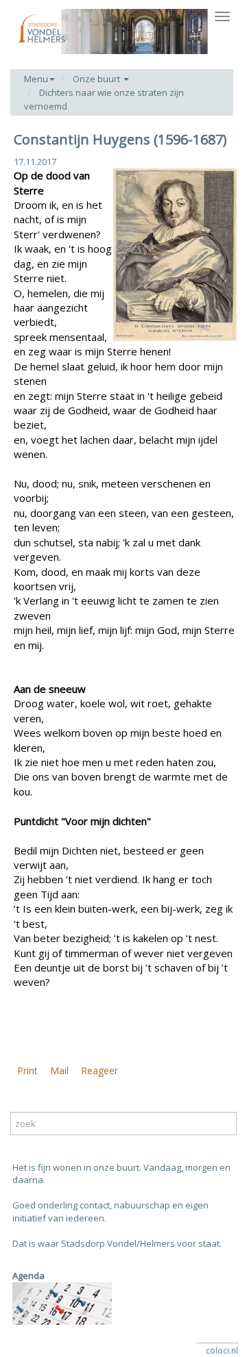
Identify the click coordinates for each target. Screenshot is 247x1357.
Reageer (99, 1070)
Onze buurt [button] (97, 79)
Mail (59, 1070)
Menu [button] (36, 79)
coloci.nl (222, 1350)
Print (27, 1070)
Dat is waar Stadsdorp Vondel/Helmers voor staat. (117, 1243)
